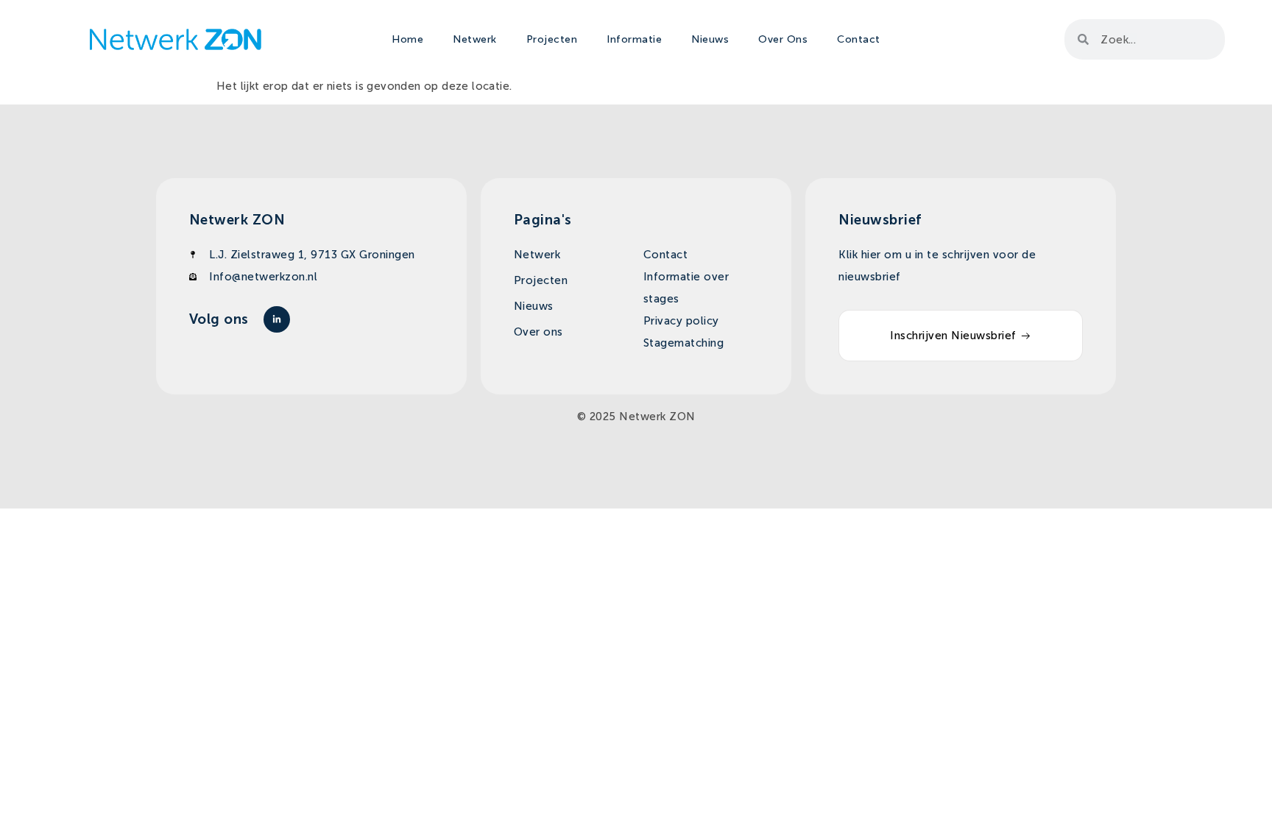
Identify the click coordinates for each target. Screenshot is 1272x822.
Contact (858, 39)
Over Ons (783, 39)
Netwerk (475, 39)
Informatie (634, 39)
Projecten (552, 39)
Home (407, 39)
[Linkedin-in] (277, 319)
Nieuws (710, 39)
